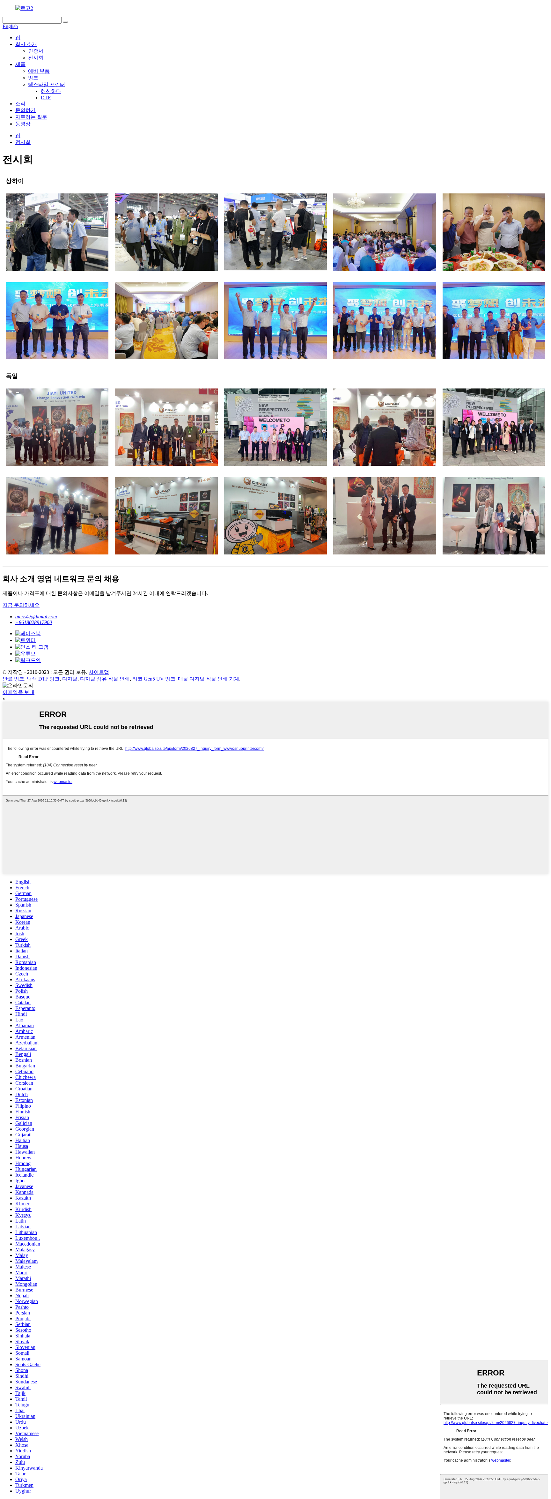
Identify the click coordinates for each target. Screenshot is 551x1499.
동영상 (23, 123)
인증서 (35, 51)
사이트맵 (99, 672)
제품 (20, 64)
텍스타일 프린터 (46, 84)
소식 (20, 103)
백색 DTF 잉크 (43, 679)
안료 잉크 (13, 679)
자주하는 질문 (31, 117)
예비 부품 (39, 71)
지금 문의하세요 (21, 605)
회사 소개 (26, 44)
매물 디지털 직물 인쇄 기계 (208, 679)
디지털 (69, 679)
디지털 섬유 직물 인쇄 (105, 679)
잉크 (33, 77)
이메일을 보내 (18, 692)
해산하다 (51, 91)
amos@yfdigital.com (36, 616)
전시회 (35, 57)
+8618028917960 (33, 622)
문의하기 (25, 110)
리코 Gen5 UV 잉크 (153, 679)
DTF (46, 97)
